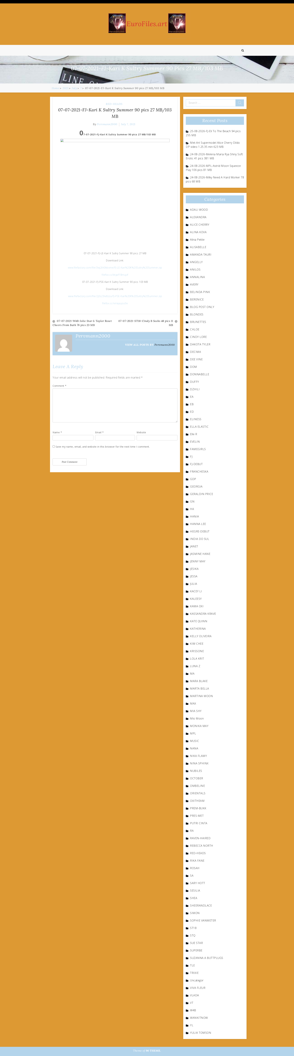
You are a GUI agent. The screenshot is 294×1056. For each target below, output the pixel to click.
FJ (191, 456)
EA (191, 397)
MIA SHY (196, 711)
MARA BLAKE (199, 681)
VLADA (194, 995)
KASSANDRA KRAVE (203, 614)
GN (192, 501)
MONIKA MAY (199, 726)
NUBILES (196, 771)
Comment (60, 385)
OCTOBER (196, 778)
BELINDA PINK (200, 292)
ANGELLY (196, 262)
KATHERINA (198, 629)
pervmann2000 (107, 124)
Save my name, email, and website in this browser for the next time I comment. (103, 446)
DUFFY (194, 382)
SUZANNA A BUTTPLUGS (206, 958)
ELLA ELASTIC (199, 427)
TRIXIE (194, 973)
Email (99, 432)
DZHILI (195, 389)
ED (192, 412)
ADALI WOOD (199, 210)
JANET (194, 546)
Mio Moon (197, 718)
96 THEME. (153, 1050)
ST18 (193, 928)
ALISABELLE (198, 247)
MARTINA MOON (201, 696)
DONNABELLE (199, 374)
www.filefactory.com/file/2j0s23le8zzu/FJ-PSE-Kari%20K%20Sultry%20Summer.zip (115, 296)
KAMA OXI (196, 606)
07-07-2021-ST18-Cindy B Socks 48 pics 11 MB (145, 323)
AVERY (194, 284)
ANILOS (195, 269)
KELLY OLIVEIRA (200, 636)
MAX (193, 703)
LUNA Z (195, 666)
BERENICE (197, 299)
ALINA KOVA (198, 232)
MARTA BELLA (199, 688)
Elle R (193, 434)
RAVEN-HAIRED (200, 838)
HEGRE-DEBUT (200, 531)
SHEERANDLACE (201, 905)
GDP (193, 479)
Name (57, 432)
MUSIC (194, 741)
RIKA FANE (197, 860)
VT (191, 1003)
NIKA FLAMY (198, 756)
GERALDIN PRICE (201, 494)
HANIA (194, 516)
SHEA (193, 898)
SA (191, 875)
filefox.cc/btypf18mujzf (115, 274)
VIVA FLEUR (197, 988)
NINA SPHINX (199, 763)
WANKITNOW (199, 1018)
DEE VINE (196, 359)
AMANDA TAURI (200, 254)
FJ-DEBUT (196, 464)
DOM (193, 367)
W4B (193, 1010)
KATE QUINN (198, 621)
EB (192, 404)
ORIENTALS (198, 793)
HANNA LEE (198, 524)
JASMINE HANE (200, 554)
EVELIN (195, 441)
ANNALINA (197, 277)
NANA (194, 748)
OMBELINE (197, 786)
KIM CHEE (196, 644)
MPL (193, 733)
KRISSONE (197, 651)
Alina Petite (197, 239)
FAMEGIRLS (198, 449)
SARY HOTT (197, 883)
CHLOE (194, 329)
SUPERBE (196, 950)
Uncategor (197, 980)
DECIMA (195, 352)
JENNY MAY (198, 561)
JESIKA (194, 569)
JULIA (193, 584)
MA (192, 673)
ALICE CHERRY (199, 225)
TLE (192, 965)
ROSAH (195, 868)
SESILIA (195, 890)
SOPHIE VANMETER (203, 920)
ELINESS (195, 419)
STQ (192, 935)
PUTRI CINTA (198, 823)
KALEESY (196, 599)
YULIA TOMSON (200, 1033)
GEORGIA (196, 486)
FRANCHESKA (199, 471)
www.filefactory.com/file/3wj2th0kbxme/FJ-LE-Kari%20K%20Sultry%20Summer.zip (115, 267)
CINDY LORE (198, 337)
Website (141, 432)
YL (191, 1025)
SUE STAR (196, 943)
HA (192, 509)
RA (192, 831)
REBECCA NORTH (201, 846)
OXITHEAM (197, 801)
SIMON (195, 913)
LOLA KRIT (197, 658)
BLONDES (196, 314)
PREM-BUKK (198, 808)
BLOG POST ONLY (202, 307)
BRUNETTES (198, 322)
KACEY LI (196, 591)
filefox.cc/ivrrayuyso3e (115, 303)
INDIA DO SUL (199, 539)
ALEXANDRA (198, 217)
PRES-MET (197, 816)
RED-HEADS (114, 104)
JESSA (194, 576)
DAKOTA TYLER (200, 344)
